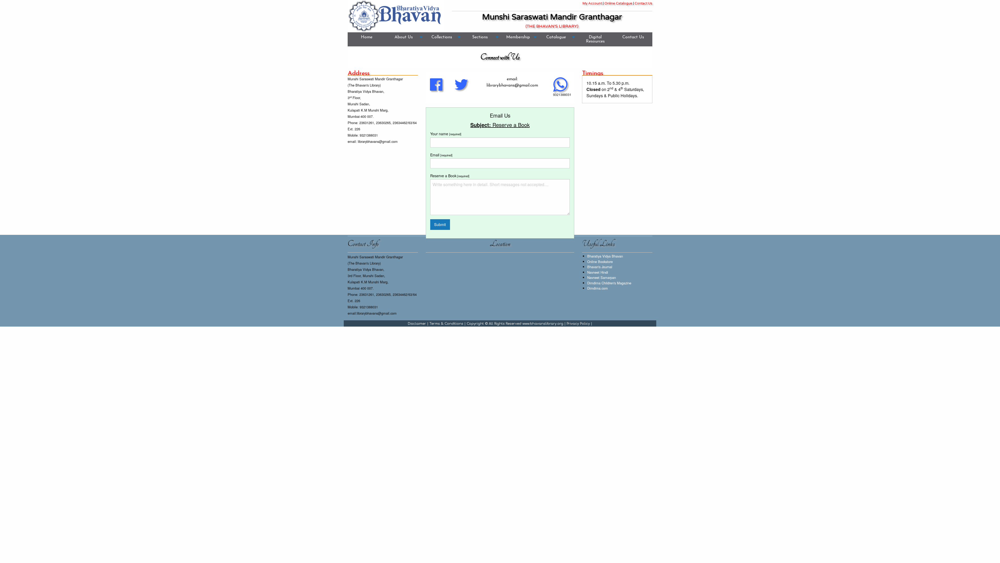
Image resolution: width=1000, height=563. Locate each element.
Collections (442, 37)
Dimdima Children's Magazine (609, 282)
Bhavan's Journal (599, 266)
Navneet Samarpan (601, 277)
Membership (518, 37)
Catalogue (556, 37)
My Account (592, 3)
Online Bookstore (600, 261)
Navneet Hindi (597, 272)
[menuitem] (367, 39)
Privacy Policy (578, 324)
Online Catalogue (618, 3)
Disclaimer (417, 324)
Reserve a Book (449, 175)
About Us (404, 37)
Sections (480, 37)
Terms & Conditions (446, 324)
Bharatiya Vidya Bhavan (605, 256)
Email (441, 154)
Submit (440, 224)
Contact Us (643, 3)
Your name (445, 133)
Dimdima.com (597, 288)
